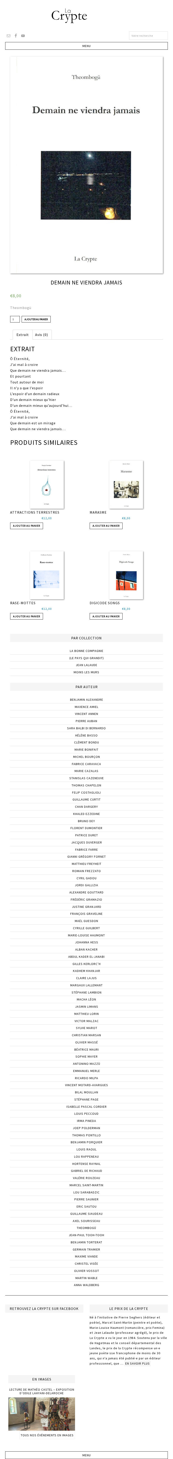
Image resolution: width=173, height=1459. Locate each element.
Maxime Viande (86, 1256)
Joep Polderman (86, 1128)
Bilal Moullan (86, 1092)
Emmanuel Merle (86, 1071)
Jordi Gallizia (86, 885)
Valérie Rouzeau (86, 1178)
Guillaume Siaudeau (86, 1214)
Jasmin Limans (86, 1007)
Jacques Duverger (86, 842)
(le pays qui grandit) (86, 658)
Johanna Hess (86, 942)
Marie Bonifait (86, 749)
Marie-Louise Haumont (86, 935)
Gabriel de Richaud (86, 1171)
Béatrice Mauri (86, 1049)
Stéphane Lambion (87, 992)
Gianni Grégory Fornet (86, 857)
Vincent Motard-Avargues (86, 1085)
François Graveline (86, 914)
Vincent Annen (86, 714)
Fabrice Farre (86, 850)
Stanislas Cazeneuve (86, 778)
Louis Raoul (87, 1149)
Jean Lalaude (86, 665)
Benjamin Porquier (86, 1142)
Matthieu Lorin (86, 1014)
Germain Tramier (86, 1249)
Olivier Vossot (86, 1271)
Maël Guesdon (86, 921)
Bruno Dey (86, 821)
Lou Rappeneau (86, 1157)
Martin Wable (86, 1278)
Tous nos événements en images (47, 1435)
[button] (86, 46)
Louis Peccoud (86, 1114)
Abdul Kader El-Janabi (86, 957)
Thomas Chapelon (86, 785)
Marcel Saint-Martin (86, 1185)
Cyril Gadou (87, 878)
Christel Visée (86, 1264)
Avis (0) (41, 334)
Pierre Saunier (86, 1199)
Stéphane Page (86, 1099)
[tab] (23, 335)
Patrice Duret (86, 835)
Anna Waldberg (86, 1285)
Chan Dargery (86, 807)
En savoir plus (137, 1363)
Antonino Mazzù (86, 1064)
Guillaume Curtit (87, 799)
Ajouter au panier (36, 319)
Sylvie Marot (86, 1028)
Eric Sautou (87, 1206)
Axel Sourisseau (86, 1221)
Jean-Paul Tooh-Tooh (86, 1235)
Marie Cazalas (86, 771)
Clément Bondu (86, 742)
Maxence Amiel (86, 707)
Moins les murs (86, 672)
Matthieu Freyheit (86, 864)
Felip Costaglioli (86, 792)
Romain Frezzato (86, 871)
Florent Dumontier (86, 828)
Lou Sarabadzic (86, 1192)
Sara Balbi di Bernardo (86, 728)
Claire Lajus (86, 978)
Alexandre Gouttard (86, 892)
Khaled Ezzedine (86, 814)
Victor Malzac (87, 1021)
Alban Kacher (86, 949)
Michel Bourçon (86, 757)
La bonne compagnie (86, 651)
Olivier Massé (86, 1042)
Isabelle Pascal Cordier (86, 1107)
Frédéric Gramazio (86, 899)
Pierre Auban (86, 721)
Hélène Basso (86, 735)
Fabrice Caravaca (86, 764)
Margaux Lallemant (86, 985)
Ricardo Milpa (86, 1078)
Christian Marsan (86, 1035)
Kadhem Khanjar (86, 971)
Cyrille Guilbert (86, 928)
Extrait (22, 334)
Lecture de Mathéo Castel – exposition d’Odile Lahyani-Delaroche (41, 1391)
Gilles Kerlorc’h (87, 964)
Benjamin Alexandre (86, 700)
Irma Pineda (86, 1121)
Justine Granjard (86, 907)
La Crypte (86, 15)
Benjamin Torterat (86, 1242)
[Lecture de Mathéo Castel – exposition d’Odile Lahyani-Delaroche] (41, 1429)
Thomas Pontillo (86, 1135)
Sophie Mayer (86, 1056)
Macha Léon (86, 999)
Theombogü (20, 307)
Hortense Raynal (86, 1164)
